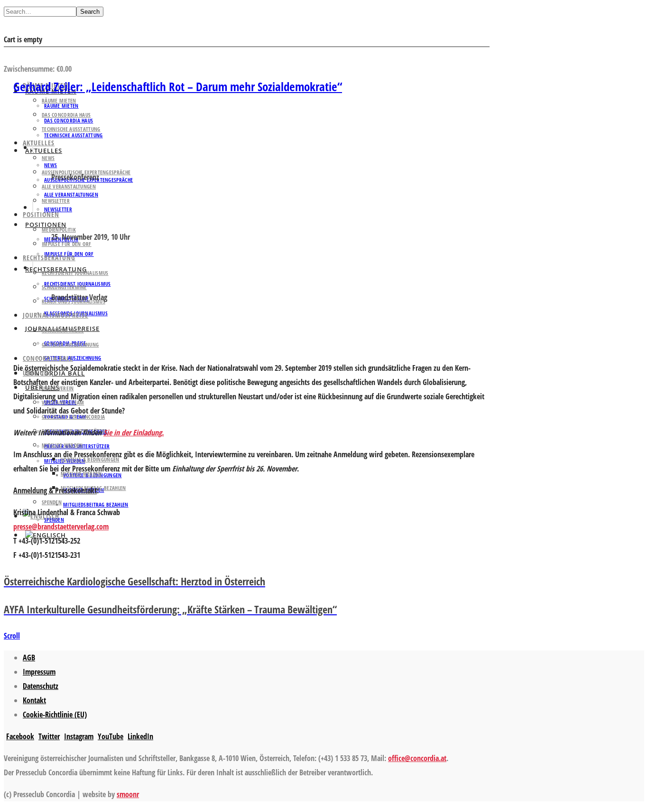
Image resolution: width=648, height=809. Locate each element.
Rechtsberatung (49, 257)
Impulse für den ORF (67, 243)
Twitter (49, 736)
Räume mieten (59, 100)
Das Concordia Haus (66, 114)
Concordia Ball (48, 358)
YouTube (110, 736)
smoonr (128, 794)
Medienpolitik (59, 229)
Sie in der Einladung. (133, 432)
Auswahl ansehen (32, 54)
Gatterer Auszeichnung (70, 344)
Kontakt (34, 700)
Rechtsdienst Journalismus (75, 272)
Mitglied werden (62, 445)
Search (90, 11)
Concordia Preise (63, 330)
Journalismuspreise (55, 315)
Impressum (39, 672)
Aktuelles (39, 142)
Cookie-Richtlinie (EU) (55, 714)
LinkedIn (140, 736)
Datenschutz (40, 686)
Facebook (20, 736)
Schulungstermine (64, 287)
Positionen (41, 214)
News (48, 157)
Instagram (78, 736)
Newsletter (58, 209)
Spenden (52, 502)
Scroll (12, 635)
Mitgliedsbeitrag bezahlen (96, 504)
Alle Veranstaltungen (71, 194)
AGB (29, 657)
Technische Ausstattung (71, 128)
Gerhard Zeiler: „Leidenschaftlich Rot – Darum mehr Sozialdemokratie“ (177, 86)
